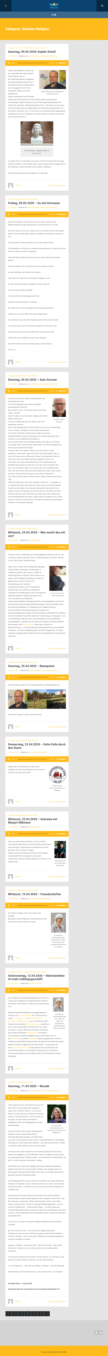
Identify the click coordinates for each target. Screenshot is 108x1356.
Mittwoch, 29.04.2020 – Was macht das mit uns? (36, 534)
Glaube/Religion (33, 56)
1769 (25, 1018)
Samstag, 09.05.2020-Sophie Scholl (32, 52)
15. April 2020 (13, 899)
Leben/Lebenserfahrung (48, 56)
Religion (39, 983)
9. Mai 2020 (12, 56)
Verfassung (15, 1038)
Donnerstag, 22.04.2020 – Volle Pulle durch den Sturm (37, 746)
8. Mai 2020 (12, 207)
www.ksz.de (27, 624)
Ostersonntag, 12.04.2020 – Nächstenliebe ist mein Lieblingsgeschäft (36, 977)
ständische (33, 1038)
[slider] (62, 63)
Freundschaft (34, 899)
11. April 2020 (13, 1091)
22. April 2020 (13, 827)
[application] (36, 63)
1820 (18, 1021)
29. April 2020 (13, 540)
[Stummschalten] (56, 63)
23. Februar (18, 1018)
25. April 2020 (13, 670)
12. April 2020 (13, 983)
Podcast (43, 48)
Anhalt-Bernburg (25, 1015)
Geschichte (19, 48)
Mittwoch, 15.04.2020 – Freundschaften (34, 894)
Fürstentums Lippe (33, 1024)
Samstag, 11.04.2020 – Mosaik (28, 1086)
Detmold (25, 1021)
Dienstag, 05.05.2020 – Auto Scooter (32, 380)
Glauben (32, 983)
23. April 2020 (13, 752)
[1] (44, 1044)
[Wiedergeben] (9, 63)
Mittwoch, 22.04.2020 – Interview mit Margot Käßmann (32, 821)
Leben (38, 48)
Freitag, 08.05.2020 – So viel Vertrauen (34, 203)
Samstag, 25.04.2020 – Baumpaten (31, 666)
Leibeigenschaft (32, 1033)
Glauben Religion (29, 48)
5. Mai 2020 (12, 384)
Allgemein (11, 48)
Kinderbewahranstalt (20, 1047)
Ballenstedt (33, 1018)
